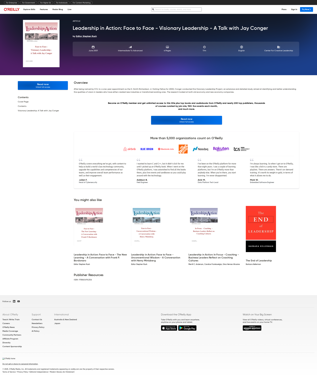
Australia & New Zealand (65, 319)
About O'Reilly (10, 314)
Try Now (305, 9)
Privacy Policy (38, 327)
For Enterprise (11, 3)
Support (36, 314)
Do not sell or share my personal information (20, 364)
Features (44, 9)
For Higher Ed (45, 3)
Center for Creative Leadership (278, 50)
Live (69, 9)
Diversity (6, 342)
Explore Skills (29, 9)
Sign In (294, 9)
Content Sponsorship (12, 346)
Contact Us (37, 319)
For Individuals (61, 3)
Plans (284, 9)
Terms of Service (9, 372)
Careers (6, 323)
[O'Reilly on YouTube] (18, 301)
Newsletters (37, 323)
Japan (57, 323)
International (61, 314)
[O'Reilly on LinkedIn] (14, 301)
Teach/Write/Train (11, 319)
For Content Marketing (82, 3)
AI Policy (35, 331)
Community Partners (11, 335)
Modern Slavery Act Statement (62, 372)
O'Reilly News (8, 327)
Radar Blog (58, 9)
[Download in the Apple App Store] (169, 330)
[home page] (12, 9)
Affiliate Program (10, 338)
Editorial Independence (39, 372)
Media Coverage (10, 331)
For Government (28, 3)
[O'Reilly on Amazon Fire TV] (252, 330)
